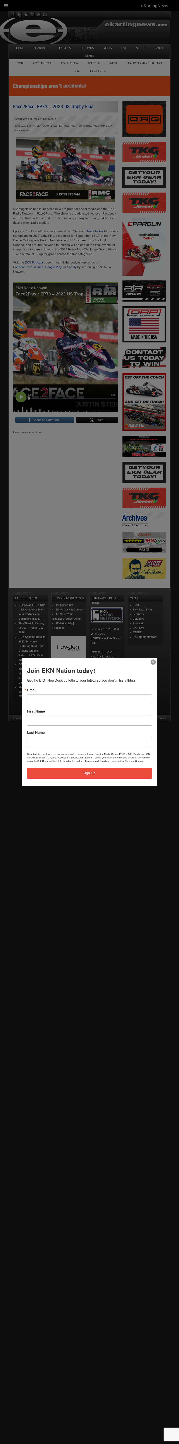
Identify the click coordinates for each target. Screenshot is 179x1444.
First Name (36, 711)
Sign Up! (89, 773)
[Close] (153, 662)
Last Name (36, 732)
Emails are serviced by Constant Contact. (122, 761)
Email (31, 690)
